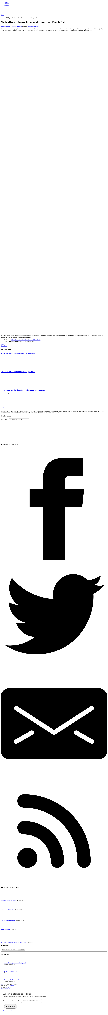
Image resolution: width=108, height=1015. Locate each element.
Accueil (6, 2)
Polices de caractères (16, 26)
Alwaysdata (11, 985)
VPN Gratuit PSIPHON (7, 909)
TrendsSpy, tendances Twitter (8, 900)
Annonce (3, 26)
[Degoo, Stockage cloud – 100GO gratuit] (7, 961)
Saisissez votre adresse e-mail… (12, 1001)
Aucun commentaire (33, 26)
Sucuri (9, 987)
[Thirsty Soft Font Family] (27, 332)
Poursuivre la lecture (8, 1011)
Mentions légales (5, 988)
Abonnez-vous (10, 1006)
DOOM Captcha (5, 929)
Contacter (6, 5)
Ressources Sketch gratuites (8, 920)
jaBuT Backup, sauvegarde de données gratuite (13, 942)
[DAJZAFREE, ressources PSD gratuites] (54, 362)
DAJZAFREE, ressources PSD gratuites (18, 371)
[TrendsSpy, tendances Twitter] (7, 978)
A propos (6, 3)
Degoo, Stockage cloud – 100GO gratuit (15, 963)
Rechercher (21, 949)
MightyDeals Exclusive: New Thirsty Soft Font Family (26, 340)
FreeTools (3, 408)
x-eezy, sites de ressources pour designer (18, 353)
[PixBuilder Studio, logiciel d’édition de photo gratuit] (54, 380)
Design (8, 26)
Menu (2, 15)
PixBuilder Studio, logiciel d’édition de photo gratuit (23, 390)
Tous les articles (5, 419)
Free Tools (3, 984)
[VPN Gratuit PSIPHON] (7, 969)
